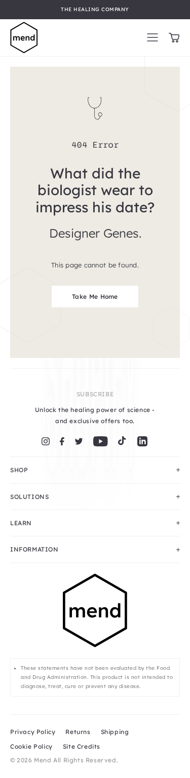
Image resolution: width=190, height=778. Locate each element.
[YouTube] (100, 441)
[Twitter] (78, 441)
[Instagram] (46, 441)
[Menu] (152, 37)
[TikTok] (122, 441)
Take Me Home (95, 296)
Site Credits (81, 746)
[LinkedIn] (142, 441)
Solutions (29, 496)
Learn (21, 523)
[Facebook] (62, 441)
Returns (77, 732)
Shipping (115, 732)
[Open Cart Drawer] (174, 37)
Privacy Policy (32, 732)
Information (34, 549)
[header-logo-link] (24, 37)
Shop (19, 470)
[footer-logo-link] (95, 616)
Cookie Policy (31, 746)
